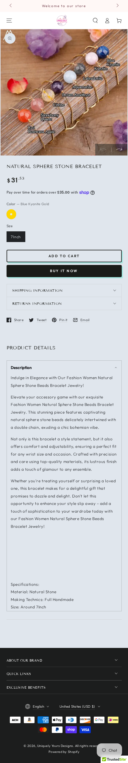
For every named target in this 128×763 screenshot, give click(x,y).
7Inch (16, 236)
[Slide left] (11, 6)
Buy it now (64, 271)
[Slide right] (117, 6)
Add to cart (64, 256)
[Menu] (9, 20)
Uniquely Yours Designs (55, 746)
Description (21, 367)
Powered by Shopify (64, 752)
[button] (96, 20)
